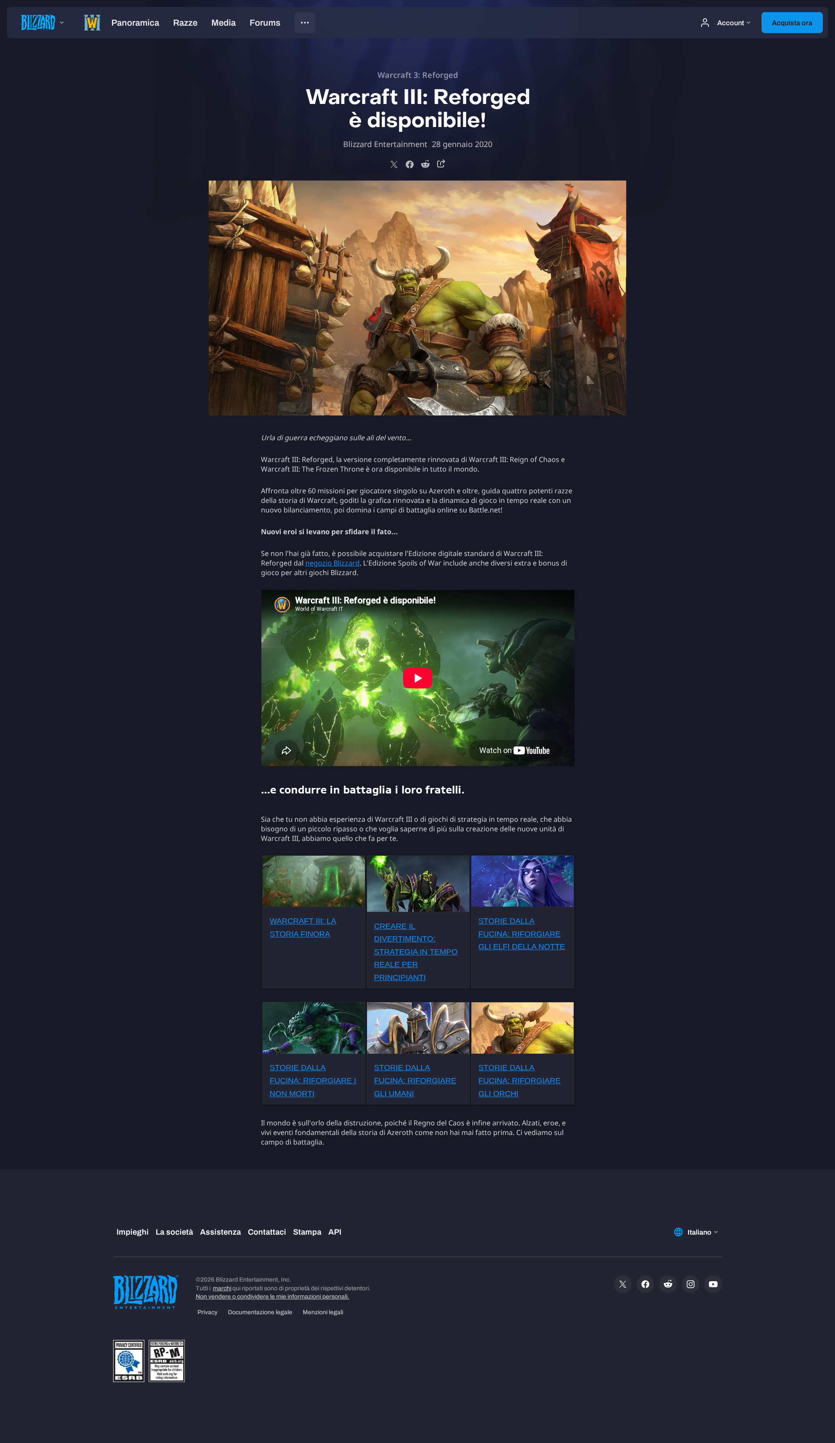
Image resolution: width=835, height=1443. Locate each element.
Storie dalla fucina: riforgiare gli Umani (415, 1080)
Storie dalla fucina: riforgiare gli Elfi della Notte (521, 934)
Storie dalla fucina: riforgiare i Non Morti (313, 1080)
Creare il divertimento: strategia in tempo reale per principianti (416, 952)
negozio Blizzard (332, 563)
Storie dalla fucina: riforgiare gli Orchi (519, 1080)
